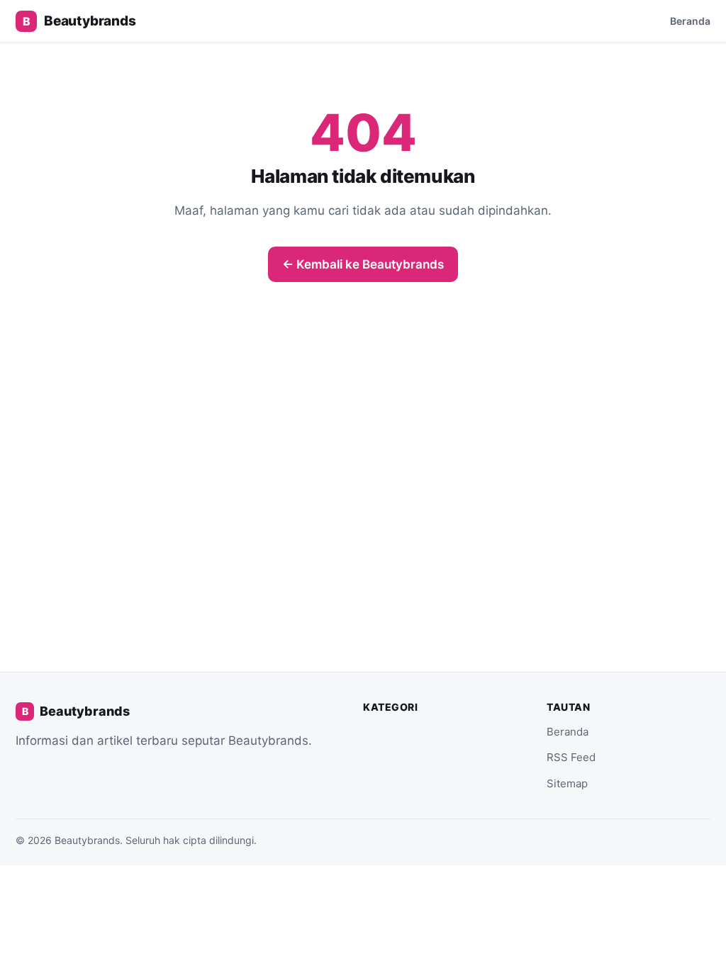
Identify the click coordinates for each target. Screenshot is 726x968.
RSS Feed (571, 757)
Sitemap (567, 783)
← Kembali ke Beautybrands (363, 264)
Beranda (690, 21)
